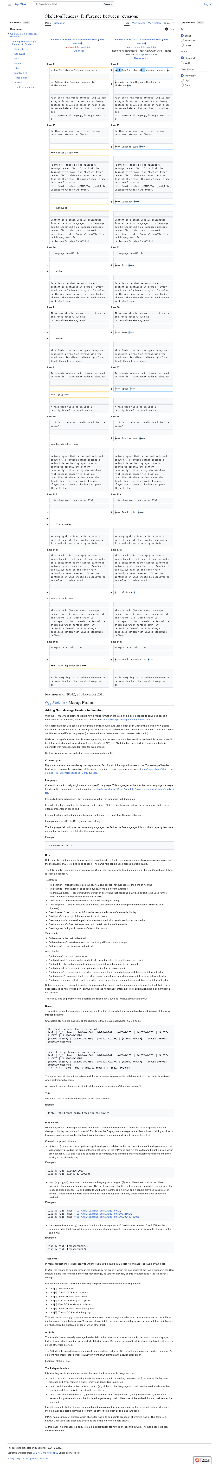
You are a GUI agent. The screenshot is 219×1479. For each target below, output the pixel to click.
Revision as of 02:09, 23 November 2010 (74, 39)
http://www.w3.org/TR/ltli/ (109, 789)
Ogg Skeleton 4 (147, 54)
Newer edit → (141, 58)
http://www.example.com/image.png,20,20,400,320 (105, 1216)
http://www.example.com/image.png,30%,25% (101, 1213)
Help (171, 29)
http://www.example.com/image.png (96, 1210)
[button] (9, 4)
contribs (85, 47)
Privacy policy (14, 1458)
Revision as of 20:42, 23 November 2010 (138, 39)
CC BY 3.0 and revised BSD (46, 1453)
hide (26, 22)
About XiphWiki (29, 1458)
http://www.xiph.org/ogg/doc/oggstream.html (126, 719)
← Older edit (77, 50)
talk (77, 47)
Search (108, 4)
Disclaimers (44, 1458)
